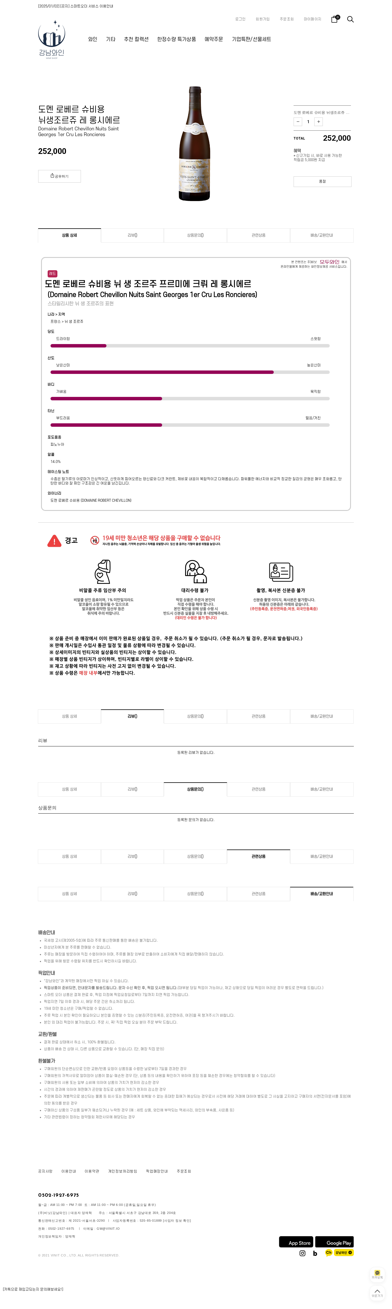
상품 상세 (69, 235)
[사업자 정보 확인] (177, 1220)
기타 (110, 39)
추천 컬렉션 (136, 39)
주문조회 (287, 19)
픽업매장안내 (157, 1171)
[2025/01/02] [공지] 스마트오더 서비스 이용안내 (75, 6)
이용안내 (68, 1171)
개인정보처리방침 (122, 1171)
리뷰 (132, 235)
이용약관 (92, 1171)
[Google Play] (334, 1246)
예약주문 (214, 39)
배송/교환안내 (322, 235)
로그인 (240, 19)
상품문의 (195, 235)
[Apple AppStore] (296, 1246)
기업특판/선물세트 (251, 39)
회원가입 (263, 19)
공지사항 (45, 1171)
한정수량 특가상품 (176, 39)
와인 (92, 39)
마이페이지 (312, 19)
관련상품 (258, 235)
